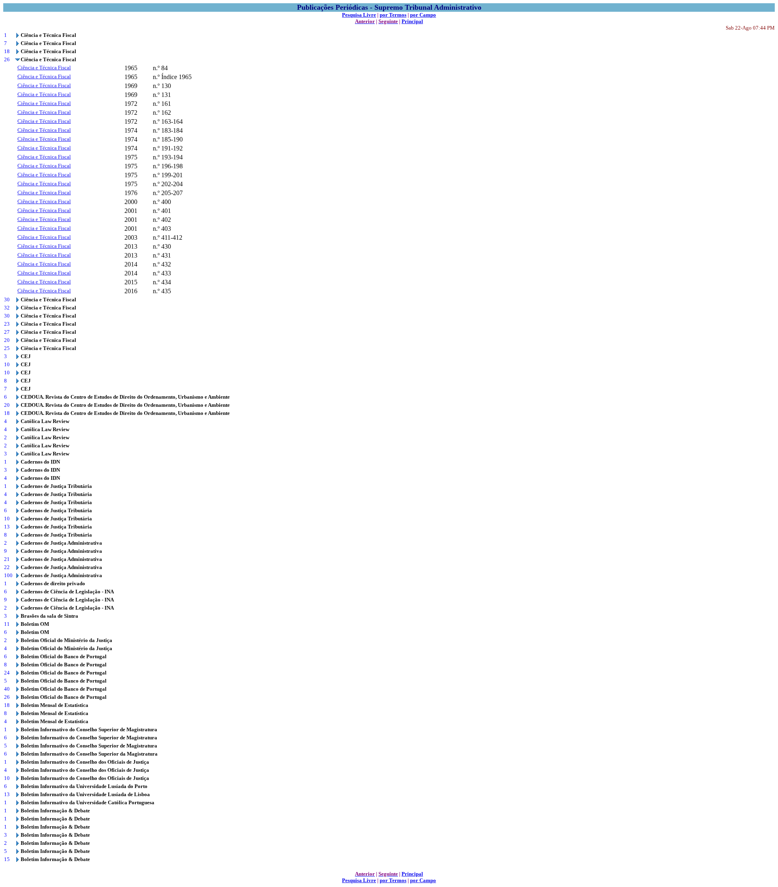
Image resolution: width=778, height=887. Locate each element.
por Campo (423, 15)
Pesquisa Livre (359, 15)
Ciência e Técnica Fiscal (44, 67)
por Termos (393, 15)
